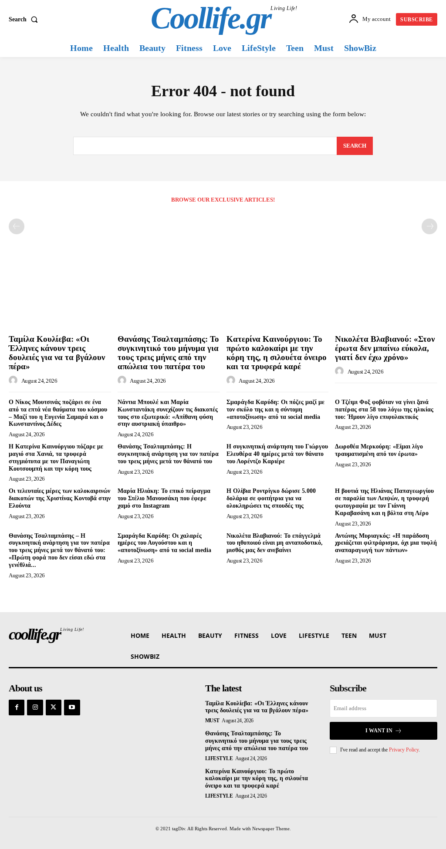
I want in (378, 731)
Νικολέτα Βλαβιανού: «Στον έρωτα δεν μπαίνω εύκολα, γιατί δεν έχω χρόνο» (385, 348)
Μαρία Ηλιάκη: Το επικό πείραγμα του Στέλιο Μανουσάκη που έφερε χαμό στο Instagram (164, 498)
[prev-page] (16, 226)
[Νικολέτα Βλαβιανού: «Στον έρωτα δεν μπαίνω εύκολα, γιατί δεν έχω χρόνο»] (386, 292)
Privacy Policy (404, 750)
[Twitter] (53, 707)
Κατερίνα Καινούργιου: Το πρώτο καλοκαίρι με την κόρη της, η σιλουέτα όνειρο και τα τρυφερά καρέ (276, 352)
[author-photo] (14, 380)
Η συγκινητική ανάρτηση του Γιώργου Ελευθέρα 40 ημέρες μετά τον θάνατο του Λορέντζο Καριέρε (277, 454)
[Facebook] (16, 707)
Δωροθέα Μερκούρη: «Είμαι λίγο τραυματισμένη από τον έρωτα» (379, 450)
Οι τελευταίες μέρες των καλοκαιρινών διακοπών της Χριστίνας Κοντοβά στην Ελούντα (60, 498)
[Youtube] (72, 707)
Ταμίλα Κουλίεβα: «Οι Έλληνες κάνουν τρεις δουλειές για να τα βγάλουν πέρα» (57, 352)
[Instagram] (35, 707)
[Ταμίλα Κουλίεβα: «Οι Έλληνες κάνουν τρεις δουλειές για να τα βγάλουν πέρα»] (60, 292)
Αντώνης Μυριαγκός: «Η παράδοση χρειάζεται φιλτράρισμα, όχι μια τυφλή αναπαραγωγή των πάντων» (386, 543)
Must (212, 721)
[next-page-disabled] (429, 226)
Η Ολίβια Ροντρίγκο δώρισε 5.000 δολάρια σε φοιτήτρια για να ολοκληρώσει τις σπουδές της (271, 498)
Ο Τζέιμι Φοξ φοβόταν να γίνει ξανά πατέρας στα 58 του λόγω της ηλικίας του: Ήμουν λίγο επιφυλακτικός (384, 409)
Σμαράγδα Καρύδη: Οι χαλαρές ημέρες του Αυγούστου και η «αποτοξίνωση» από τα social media (164, 543)
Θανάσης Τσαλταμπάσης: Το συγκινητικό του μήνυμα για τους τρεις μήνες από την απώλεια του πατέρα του (168, 352)
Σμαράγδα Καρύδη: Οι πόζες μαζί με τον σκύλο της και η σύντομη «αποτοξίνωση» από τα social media (275, 409)
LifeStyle (219, 758)
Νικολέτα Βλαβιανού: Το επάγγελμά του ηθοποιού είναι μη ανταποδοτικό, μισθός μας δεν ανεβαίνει (274, 543)
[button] (25, 19)
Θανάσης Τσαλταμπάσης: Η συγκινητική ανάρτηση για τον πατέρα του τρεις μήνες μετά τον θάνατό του (168, 454)
